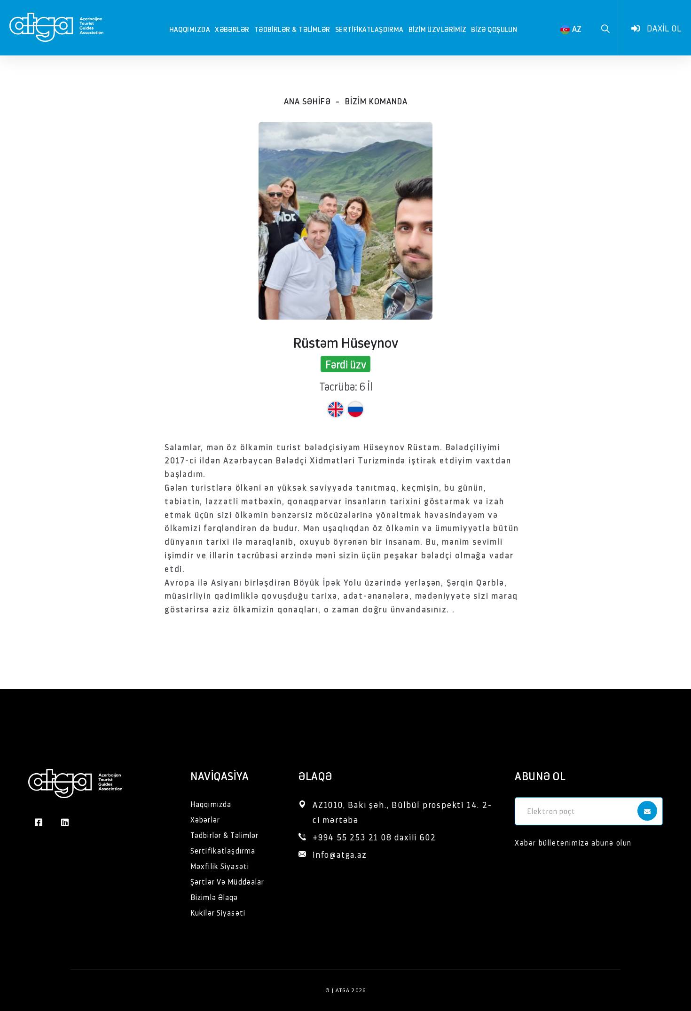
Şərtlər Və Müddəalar (227, 881)
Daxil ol (663, 28)
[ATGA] (56, 25)
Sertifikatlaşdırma (369, 29)
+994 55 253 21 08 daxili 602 (374, 837)
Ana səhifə (307, 101)
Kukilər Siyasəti (217, 912)
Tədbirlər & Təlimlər (292, 29)
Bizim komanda (376, 101)
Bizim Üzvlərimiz (437, 29)
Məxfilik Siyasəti (219, 866)
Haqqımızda (190, 29)
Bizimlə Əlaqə (214, 897)
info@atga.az (340, 854)
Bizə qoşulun (494, 29)
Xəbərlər (232, 29)
